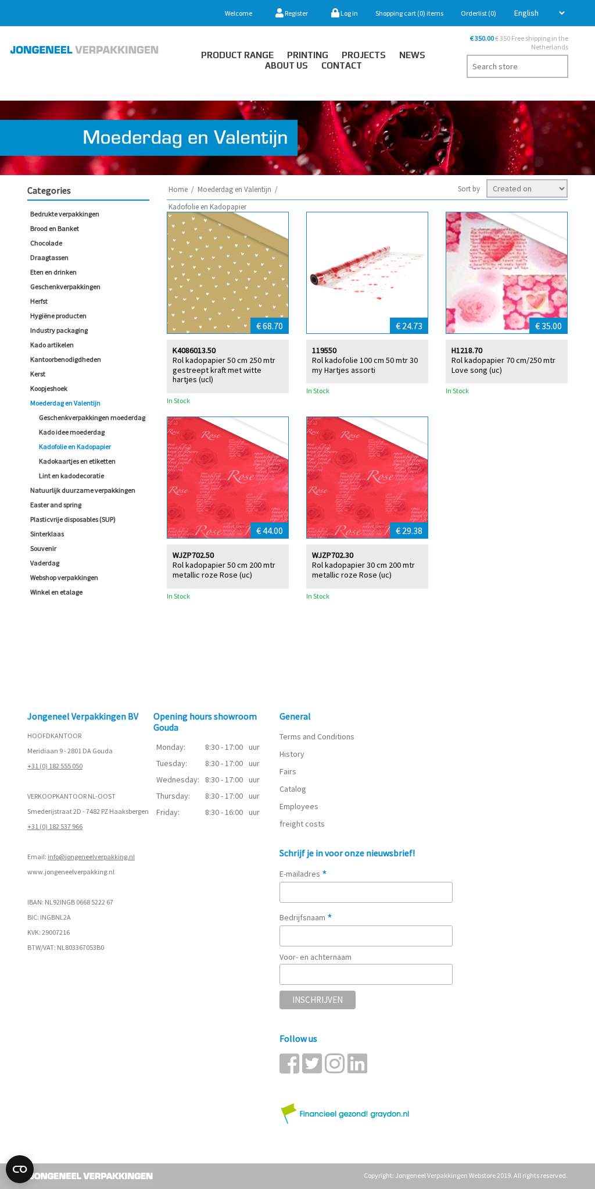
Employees (298, 806)
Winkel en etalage (56, 592)
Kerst (37, 373)
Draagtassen (49, 257)
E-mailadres (303, 873)
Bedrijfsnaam (305, 917)
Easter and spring (55, 504)
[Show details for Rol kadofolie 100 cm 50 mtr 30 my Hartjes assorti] (367, 273)
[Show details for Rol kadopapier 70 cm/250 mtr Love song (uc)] (507, 273)
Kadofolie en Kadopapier (75, 446)
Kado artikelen (52, 344)
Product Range (237, 55)
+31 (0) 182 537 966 (55, 826)
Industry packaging (59, 330)
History (291, 754)
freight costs (302, 823)
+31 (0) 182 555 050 (55, 765)
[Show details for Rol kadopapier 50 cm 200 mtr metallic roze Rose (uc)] (228, 477)
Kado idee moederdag (72, 432)
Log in (348, 13)
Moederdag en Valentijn (65, 402)
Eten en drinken (53, 272)
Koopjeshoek (48, 388)
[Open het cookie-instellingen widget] (20, 1169)
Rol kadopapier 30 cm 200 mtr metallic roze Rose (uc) (363, 570)
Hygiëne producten (58, 315)
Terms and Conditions (316, 736)
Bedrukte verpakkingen (64, 213)
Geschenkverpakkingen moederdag (92, 417)
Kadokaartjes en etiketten (77, 461)
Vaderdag (44, 562)
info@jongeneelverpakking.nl (91, 856)
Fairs (287, 771)
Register (296, 13)
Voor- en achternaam (315, 957)
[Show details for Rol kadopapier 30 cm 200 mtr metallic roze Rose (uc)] (367, 477)
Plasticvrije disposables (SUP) (73, 519)
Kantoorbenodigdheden (65, 359)
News (412, 55)
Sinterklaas (47, 533)
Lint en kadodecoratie (71, 475)
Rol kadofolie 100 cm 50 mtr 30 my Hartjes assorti (365, 365)
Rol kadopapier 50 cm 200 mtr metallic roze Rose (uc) (224, 570)
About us (286, 65)
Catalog (292, 789)
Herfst (39, 301)
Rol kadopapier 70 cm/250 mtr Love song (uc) (503, 365)
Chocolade (46, 242)
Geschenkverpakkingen (65, 286)
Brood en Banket (54, 228)
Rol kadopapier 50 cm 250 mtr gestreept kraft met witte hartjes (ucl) (224, 370)
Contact (341, 65)
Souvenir (43, 548)
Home (178, 189)
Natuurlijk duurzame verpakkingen (82, 490)
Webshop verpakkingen (64, 577)
